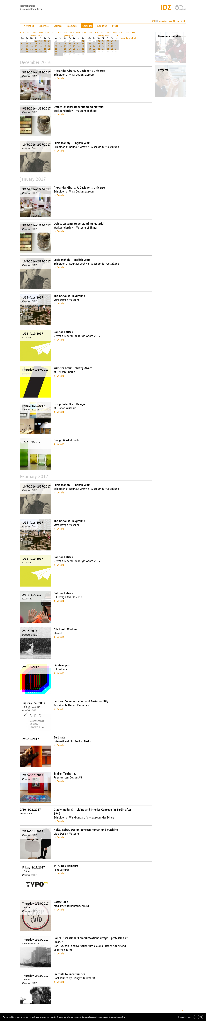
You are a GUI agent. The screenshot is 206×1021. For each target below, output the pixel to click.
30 (40, 52)
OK (200, 1017)
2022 (53, 33)
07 (31, 44)
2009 (127, 33)
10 (45, 44)
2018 (78, 33)
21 (31, 49)
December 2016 (36, 36)
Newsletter (163, 21)
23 (40, 49)
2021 (59, 33)
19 (22, 49)
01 (36, 41)
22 (36, 49)
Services (58, 25)
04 (49, 41)
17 (45, 46)
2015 (96, 33)
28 (31, 52)
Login (170, 21)
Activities (29, 25)
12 (22, 46)
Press (115, 25)
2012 (109, 33)
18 (49, 46)
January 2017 (69, 36)
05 (22, 44)
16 (40, 46)
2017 (84, 33)
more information (187, 1017)
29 (36, 52)
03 (45, 41)
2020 (65, 33)
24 (45, 49)
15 (36, 46)
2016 (90, 33)
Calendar (87, 25)
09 (40, 44)
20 (27, 49)
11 (49, 44)
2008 (133, 33)
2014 (102, 33)
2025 (35, 33)
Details (60, 78)
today (22, 33)
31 (45, 52)
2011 (115, 33)
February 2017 (103, 36)
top (184, 1010)
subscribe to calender (129, 38)
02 (40, 41)
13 (27, 46)
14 (31, 46)
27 (27, 52)
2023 (47, 33)
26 (22, 52)
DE (153, 21)
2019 (72, 33)
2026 (28, 33)
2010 (121, 33)
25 (49, 49)
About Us (102, 25)
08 (36, 44)
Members (72, 25)
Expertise (44, 25)
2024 (41, 33)
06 (27, 44)
